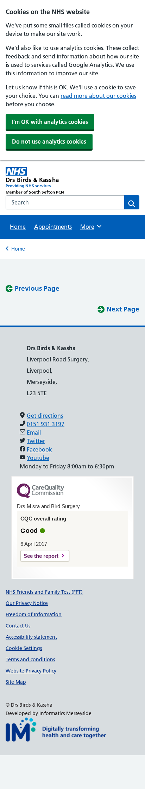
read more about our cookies (98, 95)
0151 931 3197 (45, 424)
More (89, 226)
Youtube (38, 457)
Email (34, 432)
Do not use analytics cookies (49, 141)
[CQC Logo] (40, 496)
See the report (41, 556)
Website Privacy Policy (31, 671)
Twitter (36, 440)
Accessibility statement (31, 637)
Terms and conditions (30, 659)
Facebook (39, 449)
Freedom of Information (34, 614)
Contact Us (18, 626)
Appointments (53, 226)
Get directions (45, 415)
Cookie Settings (24, 648)
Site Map (16, 682)
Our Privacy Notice (27, 603)
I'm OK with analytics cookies (50, 121)
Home (18, 226)
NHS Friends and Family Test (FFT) (44, 592)
